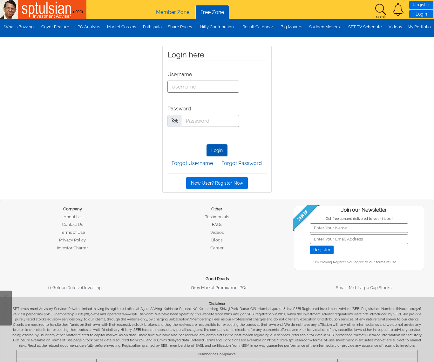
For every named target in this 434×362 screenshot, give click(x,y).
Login (421, 13)
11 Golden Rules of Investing (75, 287)
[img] (175, 120)
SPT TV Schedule (365, 26)
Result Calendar (257, 26)
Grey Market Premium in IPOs (219, 287)
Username (179, 74)
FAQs (217, 224)
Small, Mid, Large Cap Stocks (363, 287)
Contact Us (72, 224)
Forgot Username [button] (192, 163)
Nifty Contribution (217, 26)
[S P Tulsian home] (9, 9)
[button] (398, 9)
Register (421, 4)
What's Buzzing (19, 26)
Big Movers (291, 26)
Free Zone (212, 12)
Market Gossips (121, 26)
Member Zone (172, 12)
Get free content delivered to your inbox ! (359, 219)
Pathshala (152, 26)
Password (179, 109)
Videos (395, 26)
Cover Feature (55, 26)
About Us (72, 216)
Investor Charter (72, 248)
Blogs (216, 240)
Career (217, 248)
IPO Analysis (88, 26)
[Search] (380, 11)
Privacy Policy (72, 240)
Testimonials (217, 216)
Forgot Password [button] (241, 163)
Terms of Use (72, 232)
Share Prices (180, 26)
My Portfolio (419, 26)
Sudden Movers (324, 26)
